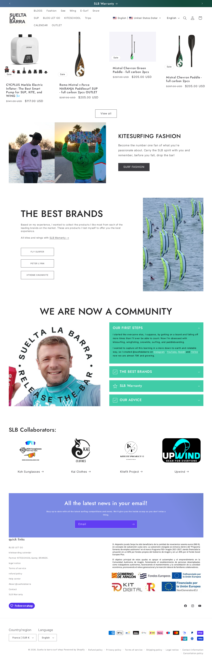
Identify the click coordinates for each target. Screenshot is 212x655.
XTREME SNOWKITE (37, 275)
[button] (136, 18)
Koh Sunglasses (29, 471)
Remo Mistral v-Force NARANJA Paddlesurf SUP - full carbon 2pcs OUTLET (78, 88)
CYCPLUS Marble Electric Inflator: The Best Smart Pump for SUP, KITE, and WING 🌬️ (24, 90)
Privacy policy (113, 650)
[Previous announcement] (9, 3)
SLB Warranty (16, 594)
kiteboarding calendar (20, 552)
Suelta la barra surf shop (50, 649)
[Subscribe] (133, 524)
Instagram (159, 351)
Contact (13, 589)
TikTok (194, 351)
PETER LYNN (37, 263)
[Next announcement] (202, 3)
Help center (15, 578)
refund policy (15, 573)
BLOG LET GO (16, 547)
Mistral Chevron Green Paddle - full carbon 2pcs (131, 70)
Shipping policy (154, 650)
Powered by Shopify (74, 649)
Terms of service (17, 568)
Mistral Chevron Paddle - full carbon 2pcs (184, 79)
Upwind (180, 471)
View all (106, 113)
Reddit (181, 351)
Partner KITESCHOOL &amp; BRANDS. (28, 558)
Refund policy (95, 650)
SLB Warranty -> (59, 237)
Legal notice (172, 650)
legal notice (15, 563)
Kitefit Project (129, 471)
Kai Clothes (79, 471)
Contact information (192, 650)
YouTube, (172, 351)
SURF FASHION (133, 166)
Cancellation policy (193, 653)
